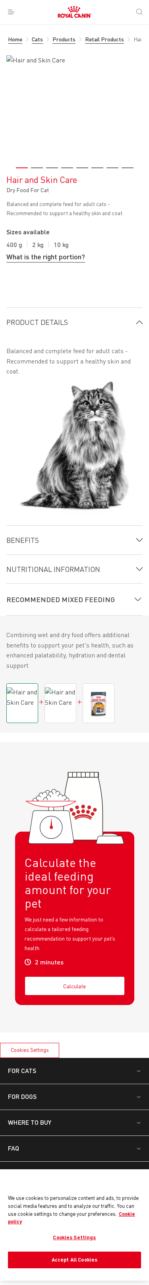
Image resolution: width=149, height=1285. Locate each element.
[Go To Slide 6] (97, 167)
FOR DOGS (22, 1096)
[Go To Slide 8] (128, 167)
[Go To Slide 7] (112, 167)
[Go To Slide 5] (82, 167)
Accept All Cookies (74, 1259)
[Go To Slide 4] (67, 167)
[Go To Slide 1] (22, 167)
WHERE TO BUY (29, 1122)
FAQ (13, 1148)
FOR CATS (22, 1070)
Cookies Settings (30, 1050)
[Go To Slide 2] (37, 167)
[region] (74, 1224)
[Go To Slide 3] (52, 167)
